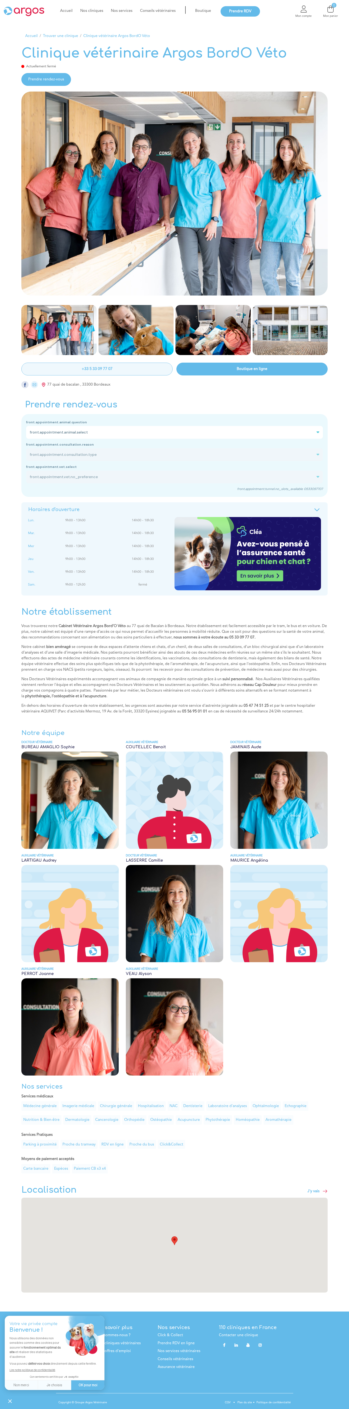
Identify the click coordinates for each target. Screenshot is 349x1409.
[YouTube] (248, 1345)
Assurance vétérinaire (176, 1367)
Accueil (31, 36)
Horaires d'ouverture (54, 509)
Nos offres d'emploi (114, 1351)
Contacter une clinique (238, 1335)
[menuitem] (66, 11)
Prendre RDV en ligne (176, 1343)
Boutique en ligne (252, 369)
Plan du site (244, 1402)
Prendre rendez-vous (46, 79)
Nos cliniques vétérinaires (119, 1343)
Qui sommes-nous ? (114, 1335)
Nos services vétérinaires (179, 1351)
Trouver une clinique (60, 36)
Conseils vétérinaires (175, 1359)
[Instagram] (260, 1345)
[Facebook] (224, 1345)
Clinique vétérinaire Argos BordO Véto (116, 36)
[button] (174, 1240)
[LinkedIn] (236, 1345)
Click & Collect (170, 1335)
